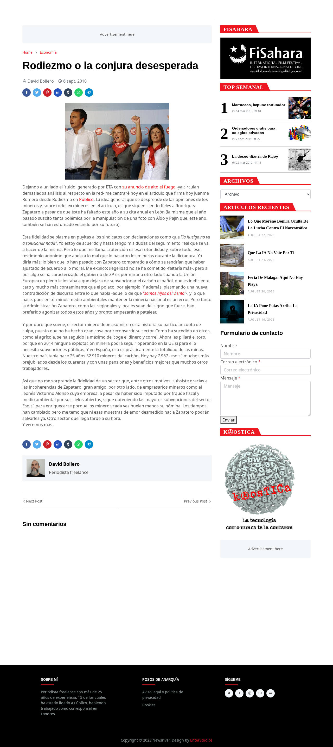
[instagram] (250, 693)
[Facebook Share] (26, 92)
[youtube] (260, 693)
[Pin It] (47, 92)
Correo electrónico (240, 362)
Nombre (228, 345)
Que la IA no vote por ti (271, 252)
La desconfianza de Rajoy (255, 156)
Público (86, 199)
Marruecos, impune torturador (258, 105)
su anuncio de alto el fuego (149, 187)
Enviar (228, 420)
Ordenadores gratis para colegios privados (253, 130)
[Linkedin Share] (58, 92)
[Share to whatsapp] (78, 92)
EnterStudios (201, 740)
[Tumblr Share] (68, 92)
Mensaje (230, 378)
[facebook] (239, 693)
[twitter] (229, 693)
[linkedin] (270, 693)
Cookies (149, 704)
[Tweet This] (37, 92)
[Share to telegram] (89, 92)
